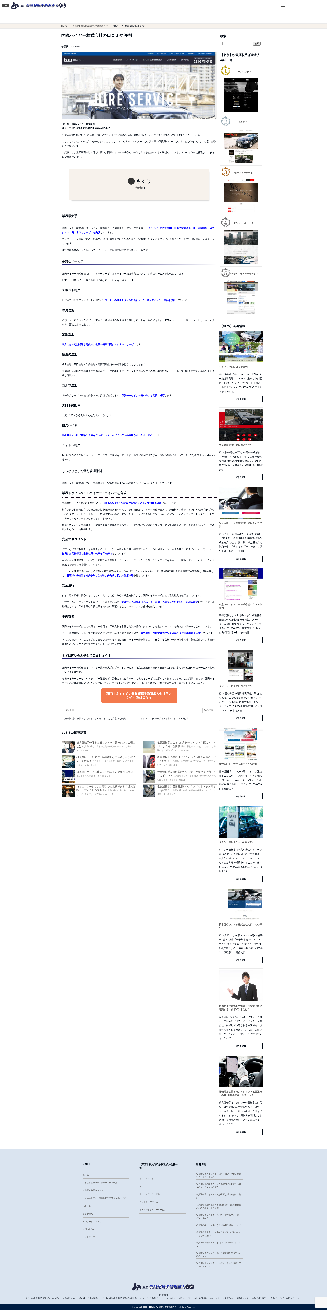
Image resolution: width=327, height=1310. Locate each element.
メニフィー (144, 1186)
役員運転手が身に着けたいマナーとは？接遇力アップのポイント (218, 1265)
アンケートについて (92, 1221)
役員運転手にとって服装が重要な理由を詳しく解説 (218, 1196)
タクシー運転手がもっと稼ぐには (237, 842)
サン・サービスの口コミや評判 (235, 686)
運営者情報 (88, 1214)
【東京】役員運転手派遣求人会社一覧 (100, 1182)
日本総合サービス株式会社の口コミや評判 (100, 771)
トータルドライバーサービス (152, 1209)
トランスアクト (146, 1178)
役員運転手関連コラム (93, 1190)
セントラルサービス (148, 1202)
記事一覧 (87, 1206)
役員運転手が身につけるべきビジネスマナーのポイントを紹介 (218, 1216)
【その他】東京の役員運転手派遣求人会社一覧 (104, 1198)
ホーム (86, 1175)
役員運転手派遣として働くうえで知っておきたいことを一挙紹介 (218, 1234)
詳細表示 (139, 187)
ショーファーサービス (149, 1194)
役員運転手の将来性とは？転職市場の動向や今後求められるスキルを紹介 (218, 1186)
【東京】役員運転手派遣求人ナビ (163, 1307)
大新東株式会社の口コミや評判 (235, 445)
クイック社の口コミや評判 (233, 366)
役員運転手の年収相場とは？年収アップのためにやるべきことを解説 (218, 1175)
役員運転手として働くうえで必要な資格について (218, 1225)
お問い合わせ (89, 1229)
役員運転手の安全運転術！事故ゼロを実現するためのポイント (218, 1254)
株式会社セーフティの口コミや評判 (238, 764)
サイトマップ (89, 1237)
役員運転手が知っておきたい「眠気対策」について (218, 1244)
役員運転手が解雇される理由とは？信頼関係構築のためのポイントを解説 (218, 1206)
